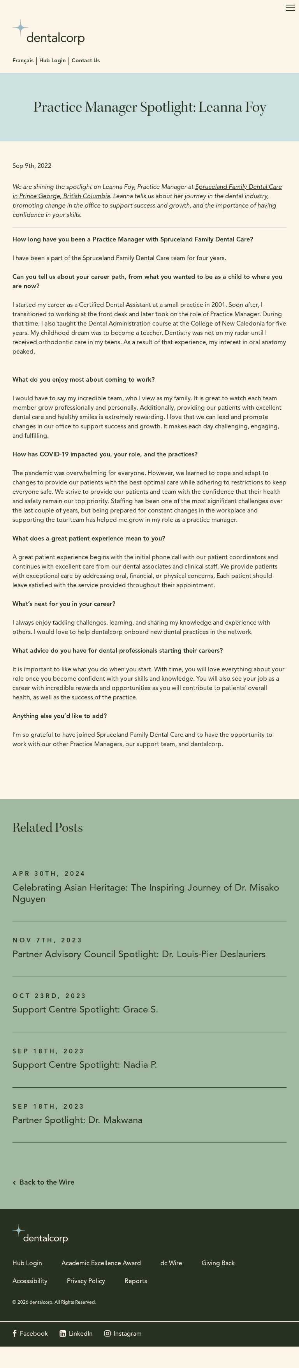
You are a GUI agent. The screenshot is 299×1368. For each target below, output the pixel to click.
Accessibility (29, 1281)
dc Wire (171, 1264)
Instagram (128, 1334)
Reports (136, 1281)
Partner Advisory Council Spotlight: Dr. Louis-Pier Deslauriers (139, 955)
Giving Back (218, 1264)
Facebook (34, 1334)
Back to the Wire (46, 1183)
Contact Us (86, 61)
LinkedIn (81, 1334)
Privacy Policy (86, 1281)
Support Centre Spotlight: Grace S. (85, 1010)
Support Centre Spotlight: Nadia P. (84, 1065)
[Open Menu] (290, 8)
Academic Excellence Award (101, 1264)
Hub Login (52, 61)
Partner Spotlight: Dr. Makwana (77, 1120)
